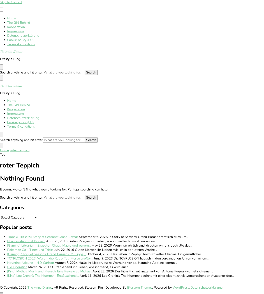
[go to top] (1, 292)
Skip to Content (11, 2)
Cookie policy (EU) (20, 40)
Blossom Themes (139, 287)
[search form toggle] (1, 67)
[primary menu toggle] (1, 7)
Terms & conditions (21, 44)
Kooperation (16, 27)
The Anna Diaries (11, 52)
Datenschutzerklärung (23, 35)
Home (11, 18)
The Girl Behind (18, 22)
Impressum (15, 31)
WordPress (181, 287)
